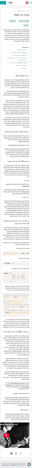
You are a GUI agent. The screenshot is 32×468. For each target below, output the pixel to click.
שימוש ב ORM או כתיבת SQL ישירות (18, 63)
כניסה (3, 3)
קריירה (11, 21)
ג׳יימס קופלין (25, 186)
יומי (25, 25)
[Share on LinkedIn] (11, 453)
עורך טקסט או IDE (22, 50)
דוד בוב (25, 192)
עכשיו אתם (24, 68)
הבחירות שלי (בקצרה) (21, 65)
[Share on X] (16, 453)
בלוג (28, 11)
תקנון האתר (13, 465)
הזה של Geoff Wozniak (18, 383)
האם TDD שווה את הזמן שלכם (20, 55)
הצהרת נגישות (5, 465)
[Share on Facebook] (20, 453)
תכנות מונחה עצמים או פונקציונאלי (18, 52)
